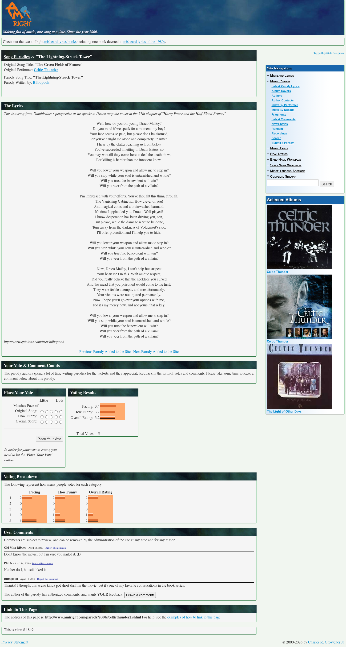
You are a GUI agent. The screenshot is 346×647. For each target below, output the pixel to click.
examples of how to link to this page (194, 616)
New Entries (280, 124)
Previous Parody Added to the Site (105, 351)
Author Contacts (283, 100)
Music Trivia (279, 148)
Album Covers (281, 91)
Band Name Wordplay (285, 159)
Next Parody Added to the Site (156, 351)
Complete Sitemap (283, 176)
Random (277, 128)
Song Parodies (17, 57)
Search (276, 138)
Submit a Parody (283, 143)
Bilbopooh (41, 82)
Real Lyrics (279, 154)
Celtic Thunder (46, 69)
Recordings (279, 133)
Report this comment (55, 547)
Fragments (279, 114)
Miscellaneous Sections (287, 171)
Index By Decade (283, 110)
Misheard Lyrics (282, 75)
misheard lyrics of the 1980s (144, 41)
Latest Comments (284, 119)
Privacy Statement (14, 641)
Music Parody (280, 81)
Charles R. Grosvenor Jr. (326, 641)
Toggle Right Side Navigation (329, 52)
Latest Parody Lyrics (286, 86)
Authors (277, 95)
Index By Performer (285, 105)
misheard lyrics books (60, 41)
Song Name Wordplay (286, 165)
